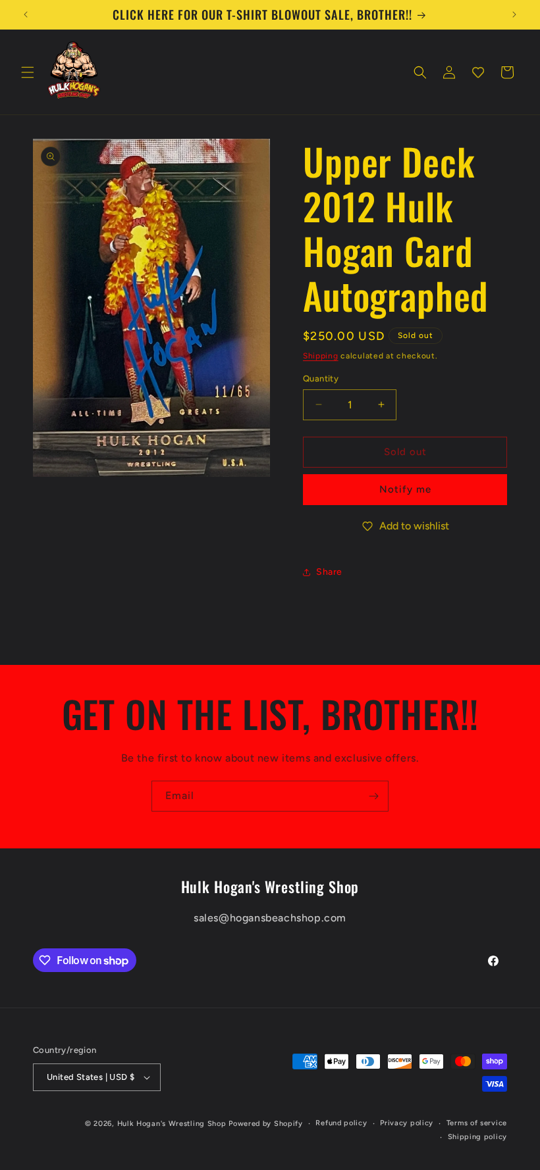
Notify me (405, 489)
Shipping (320, 355)
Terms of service (476, 1123)
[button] (27, 72)
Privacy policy (406, 1123)
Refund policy (341, 1123)
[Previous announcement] (25, 14)
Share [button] (329, 571)
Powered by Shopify (266, 1123)
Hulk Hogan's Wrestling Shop (172, 1123)
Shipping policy (478, 1137)
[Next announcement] (514, 14)
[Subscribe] (373, 796)
